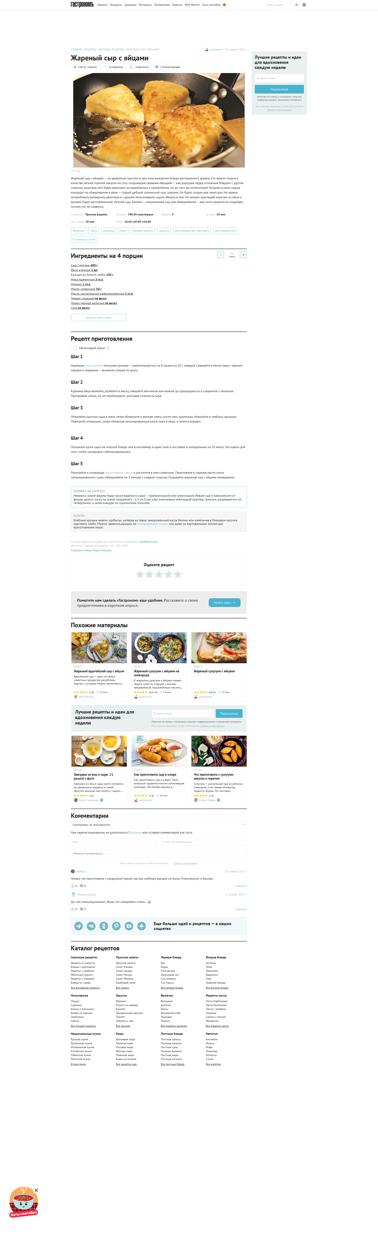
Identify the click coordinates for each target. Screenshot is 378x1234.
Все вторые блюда (217, 987)
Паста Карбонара (216, 1001)
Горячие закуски (142, 231)
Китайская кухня (81, 1051)
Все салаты (122, 987)
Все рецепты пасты (217, 1026)
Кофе (209, 1047)
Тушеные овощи (216, 982)
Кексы (164, 1009)
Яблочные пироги (82, 974)
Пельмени (212, 971)
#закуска (105, 550)
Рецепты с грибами (82, 971)
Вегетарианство (225, 231)
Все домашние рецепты (85, 987)
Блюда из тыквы (81, 982)
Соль (80, 308)
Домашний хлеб (171, 1013)
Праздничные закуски (129, 1013)
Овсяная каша (124, 1043)
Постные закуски (171, 1043)
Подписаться (229, 713)
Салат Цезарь (124, 971)
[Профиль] (304, 5)
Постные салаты (170, 1039)
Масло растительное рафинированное (102, 294)
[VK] (91, 926)
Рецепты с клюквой (82, 978)
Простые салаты (125, 963)
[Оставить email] (183, 713)
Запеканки (77, 1017)
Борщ (164, 967)
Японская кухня (80, 1059)
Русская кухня (79, 1039)
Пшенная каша (125, 1055)
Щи (163, 963)
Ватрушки (167, 1001)
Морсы (210, 1043)
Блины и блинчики (82, 1009)
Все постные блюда (172, 1064)
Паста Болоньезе (216, 1005)
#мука (96, 550)
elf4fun (81, 871)
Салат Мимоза (124, 978)
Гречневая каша (125, 1039)
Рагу (208, 978)
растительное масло (119, 472)
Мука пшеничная (87, 279)
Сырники (76, 1005)
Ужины (75, 1021)
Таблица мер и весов (98, 317)
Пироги (165, 1021)
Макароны (212, 1021)
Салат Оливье (124, 967)
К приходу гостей (84, 239)
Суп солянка (168, 978)
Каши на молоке (126, 1059)
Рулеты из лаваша (127, 1005)
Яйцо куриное (84, 270)
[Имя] (114, 841)
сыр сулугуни (94, 365)
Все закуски (123, 1026)
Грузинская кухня (81, 1043)
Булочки (166, 1005)
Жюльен (121, 1001)
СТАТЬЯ (78, 770)
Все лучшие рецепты (83, 1026)
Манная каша (124, 1051)
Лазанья (211, 1013)
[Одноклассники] (103, 926)
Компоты (211, 1055)
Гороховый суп (170, 974)
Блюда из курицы (81, 1013)
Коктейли (212, 1039)
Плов (209, 967)
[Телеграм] (78, 926)
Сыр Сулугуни (84, 265)
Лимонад (211, 1051)
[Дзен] (141, 926)
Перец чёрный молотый (94, 303)
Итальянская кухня (82, 1047)
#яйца (87, 550)
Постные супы (169, 1047)
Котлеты (211, 963)
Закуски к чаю (124, 1021)
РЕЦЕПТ (78, 667)
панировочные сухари (152, 524)
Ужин (123, 231)
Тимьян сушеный (89, 298)
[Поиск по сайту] (282, 5)
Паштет (120, 1017)
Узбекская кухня (81, 1055)
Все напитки (213, 1064)
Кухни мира (78, 1064)
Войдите (136, 832)
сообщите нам (148, 541)
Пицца (75, 1001)
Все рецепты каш (126, 1064)
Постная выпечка (171, 1051)
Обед (93, 231)
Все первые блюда (172, 987)
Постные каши (169, 1055)
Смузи (209, 1059)
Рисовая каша (124, 1047)
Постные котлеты (171, 1059)
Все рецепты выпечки (174, 1026)
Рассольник (168, 971)
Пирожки (166, 1017)
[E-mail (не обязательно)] (204, 841)
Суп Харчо (167, 982)
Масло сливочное (86, 289)
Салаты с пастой (216, 1017)
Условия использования (212, 725)
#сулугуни (77, 550)
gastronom (216, 49)
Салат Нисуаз (124, 974)
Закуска (164, 231)
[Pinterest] (116, 926)
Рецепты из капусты (83, 963)
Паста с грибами (216, 1009)
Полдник (108, 231)
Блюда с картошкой (83, 967)
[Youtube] (129, 926)
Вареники (212, 974)
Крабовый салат (126, 982)
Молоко (81, 284)
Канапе (120, 1009)
